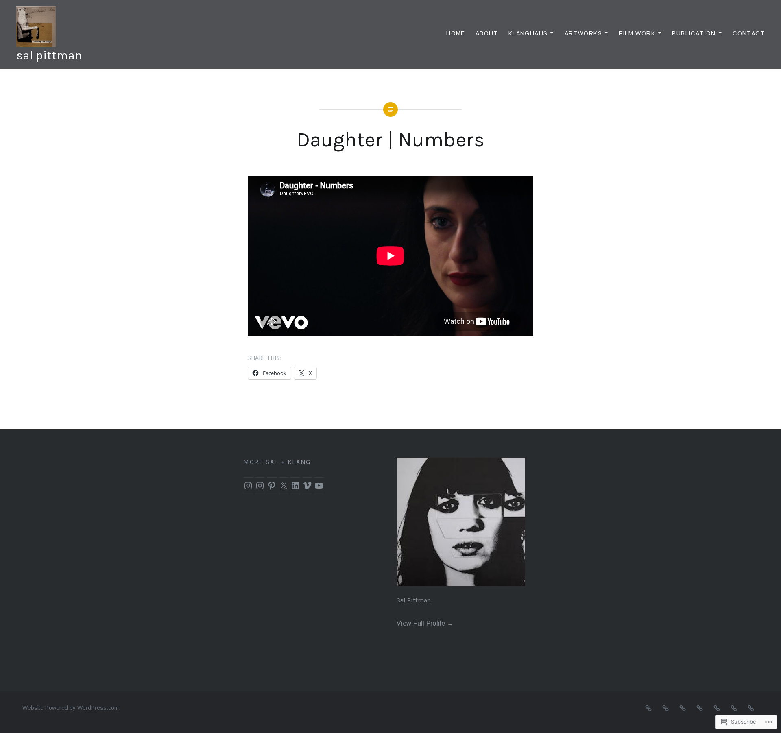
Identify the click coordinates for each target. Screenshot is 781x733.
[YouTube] (319, 486)
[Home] (648, 708)
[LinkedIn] (295, 486)
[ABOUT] (665, 708)
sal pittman (49, 55)
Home (455, 33)
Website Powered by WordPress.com (70, 708)
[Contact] (751, 708)
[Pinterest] (272, 486)
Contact (749, 33)
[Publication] (734, 708)
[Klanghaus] (682, 708)
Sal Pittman (414, 600)
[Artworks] (700, 708)
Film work (637, 33)
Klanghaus (528, 33)
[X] (283, 486)
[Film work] (717, 708)
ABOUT (487, 33)
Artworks (583, 33)
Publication (694, 33)
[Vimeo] (307, 486)
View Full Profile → (425, 623)
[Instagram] (248, 486)
